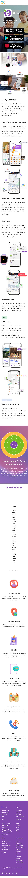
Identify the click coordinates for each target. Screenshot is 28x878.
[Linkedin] (12, 873)
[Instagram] (5, 873)
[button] (26, 2)
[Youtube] (9, 873)
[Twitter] (16, 873)
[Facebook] (2, 873)
